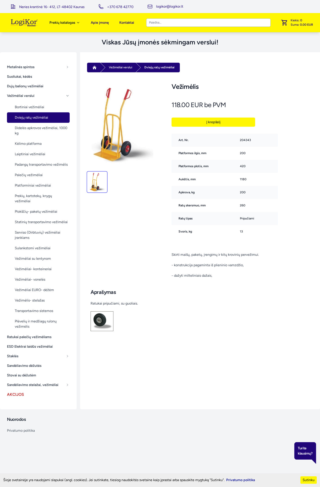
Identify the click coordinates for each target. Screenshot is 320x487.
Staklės (12, 356)
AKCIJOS (15, 394)
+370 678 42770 (120, 7)
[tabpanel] (122, 124)
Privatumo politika (21, 430)
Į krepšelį (213, 122)
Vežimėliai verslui (20, 96)
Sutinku (309, 480)
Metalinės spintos (20, 67)
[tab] (97, 182)
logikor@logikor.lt (169, 6)
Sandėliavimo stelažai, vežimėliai (32, 385)
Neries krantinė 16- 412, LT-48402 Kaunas (51, 7)
